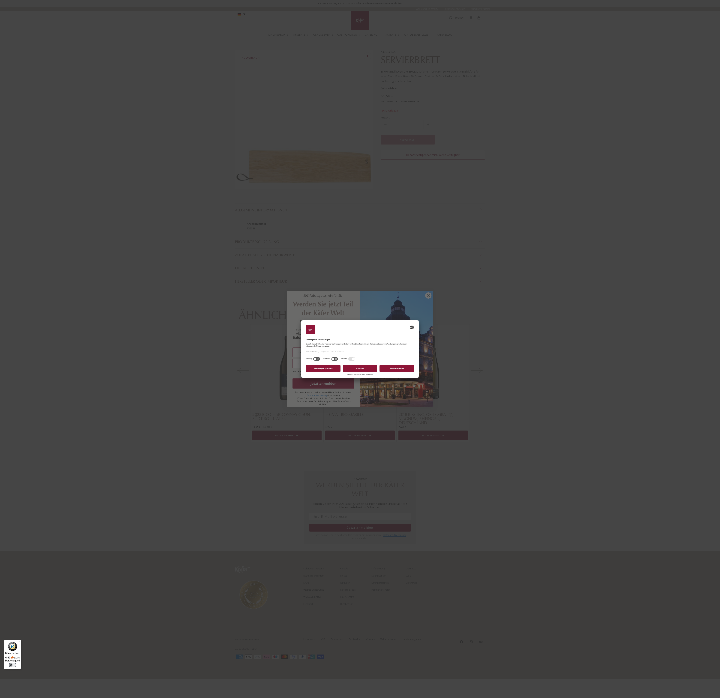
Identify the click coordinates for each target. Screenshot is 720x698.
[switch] (12, 665)
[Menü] (19, 642)
